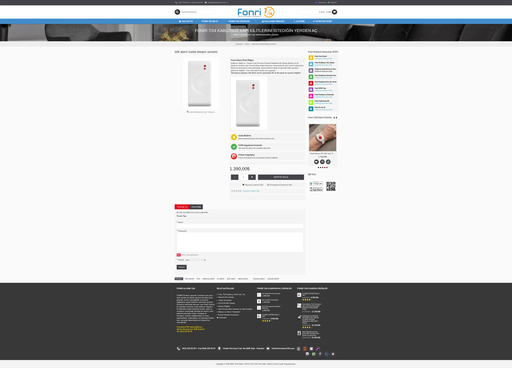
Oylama (181, 260)
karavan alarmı (259, 279)
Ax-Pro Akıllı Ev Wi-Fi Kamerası (323, 153)
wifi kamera (189, 279)
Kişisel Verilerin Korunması (228, 315)
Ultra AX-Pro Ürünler (226, 297)
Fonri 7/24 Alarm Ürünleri (320, 117)
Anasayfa (223, 318)
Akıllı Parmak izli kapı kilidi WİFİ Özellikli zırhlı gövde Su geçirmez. (310, 333)
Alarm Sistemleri (224, 300)
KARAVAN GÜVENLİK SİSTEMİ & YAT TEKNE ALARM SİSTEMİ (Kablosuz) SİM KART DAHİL (310, 319)
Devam (182, 267)
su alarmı (220, 279)
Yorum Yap (255, 191)
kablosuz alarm (208, 279)
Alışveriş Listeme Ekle (254, 185)
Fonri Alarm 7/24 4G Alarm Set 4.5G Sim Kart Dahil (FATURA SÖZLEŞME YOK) (311, 306)
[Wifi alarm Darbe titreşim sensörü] (201, 83)
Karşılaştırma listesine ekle (280, 185)
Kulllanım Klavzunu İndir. (324, 59)
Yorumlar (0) (182, 207)
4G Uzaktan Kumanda (270, 300)
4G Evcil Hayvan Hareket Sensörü (271, 307)
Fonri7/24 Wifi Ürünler (226, 303)
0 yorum (246, 191)
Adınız (180, 222)
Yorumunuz (182, 231)
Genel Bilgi (196, 207)
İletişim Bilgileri (224, 306)
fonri (198, 279)
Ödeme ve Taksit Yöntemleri (229, 312)
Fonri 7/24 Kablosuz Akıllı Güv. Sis (231, 294)
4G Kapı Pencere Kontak (271, 294)
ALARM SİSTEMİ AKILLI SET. (270, 315)
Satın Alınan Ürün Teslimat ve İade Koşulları (235, 309)
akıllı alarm (231, 279)
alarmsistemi (243, 279)
